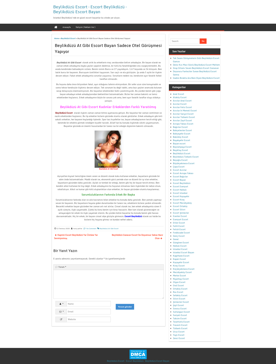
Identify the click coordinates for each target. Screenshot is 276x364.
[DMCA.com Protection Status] (138, 354)
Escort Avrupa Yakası (183, 173)
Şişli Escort (178, 305)
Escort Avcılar (180, 170)
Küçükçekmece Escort (183, 269)
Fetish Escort (179, 229)
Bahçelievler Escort (182, 130)
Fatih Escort (179, 226)
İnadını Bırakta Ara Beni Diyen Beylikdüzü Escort (196, 78)
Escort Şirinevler (181, 212)
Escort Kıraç (179, 199)
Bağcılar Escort (180, 127)
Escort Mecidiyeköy (182, 203)
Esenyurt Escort (180, 219)
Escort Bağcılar (180, 176)
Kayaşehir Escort (181, 262)
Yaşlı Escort (178, 335)
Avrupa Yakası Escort (183, 123)
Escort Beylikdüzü (181, 183)
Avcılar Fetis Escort (182, 107)
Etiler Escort (179, 222)
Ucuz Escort (179, 331)
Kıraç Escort (179, 265)
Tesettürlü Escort (181, 321)
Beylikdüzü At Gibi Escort (109, 228)
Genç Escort (179, 236)
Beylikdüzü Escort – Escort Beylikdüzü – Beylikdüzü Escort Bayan (90, 9)
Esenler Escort (180, 216)
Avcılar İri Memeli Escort (185, 110)
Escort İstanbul (180, 193)
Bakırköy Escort (180, 137)
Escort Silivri (179, 209)
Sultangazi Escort (181, 311)
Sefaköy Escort (180, 295)
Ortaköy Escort (180, 288)
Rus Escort (178, 292)
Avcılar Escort (180, 104)
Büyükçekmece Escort (183, 163)
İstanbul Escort (180, 249)
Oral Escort (178, 285)
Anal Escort (178, 94)
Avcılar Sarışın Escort (183, 113)
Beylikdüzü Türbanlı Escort (186, 156)
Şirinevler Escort (181, 302)
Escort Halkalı (180, 189)
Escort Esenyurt (180, 186)
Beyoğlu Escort (180, 160)
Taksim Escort (180, 318)
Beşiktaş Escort (180, 150)
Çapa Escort (179, 166)
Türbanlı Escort (180, 328)
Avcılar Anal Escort (182, 100)
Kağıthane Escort (181, 255)
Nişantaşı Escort (181, 278)
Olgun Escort (179, 282)
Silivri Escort (179, 298)
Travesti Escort (180, 325)
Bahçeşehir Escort (181, 133)
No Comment (91, 228)
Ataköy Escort (180, 97)
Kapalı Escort (179, 259)
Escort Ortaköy (180, 206)
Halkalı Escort (180, 245)
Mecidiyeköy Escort (182, 272)
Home (56, 38)
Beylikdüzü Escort (68, 38)
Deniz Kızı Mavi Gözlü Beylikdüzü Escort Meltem (196, 64)
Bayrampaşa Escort (182, 146)
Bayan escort (179, 143)
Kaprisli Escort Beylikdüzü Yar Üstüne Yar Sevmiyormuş (76, 236)
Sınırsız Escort (180, 308)
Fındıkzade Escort (181, 232)
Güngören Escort (181, 242)
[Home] (56, 27)
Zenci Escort (179, 338)
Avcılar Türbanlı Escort (184, 117)
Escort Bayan (179, 179)
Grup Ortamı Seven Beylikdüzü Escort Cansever (196, 68)
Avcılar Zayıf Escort (182, 120)
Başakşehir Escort (181, 140)
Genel (176, 239)
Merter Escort (179, 275)
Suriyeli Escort (180, 315)
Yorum (62, 267)
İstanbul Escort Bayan (183, 252)
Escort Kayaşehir (181, 196)
